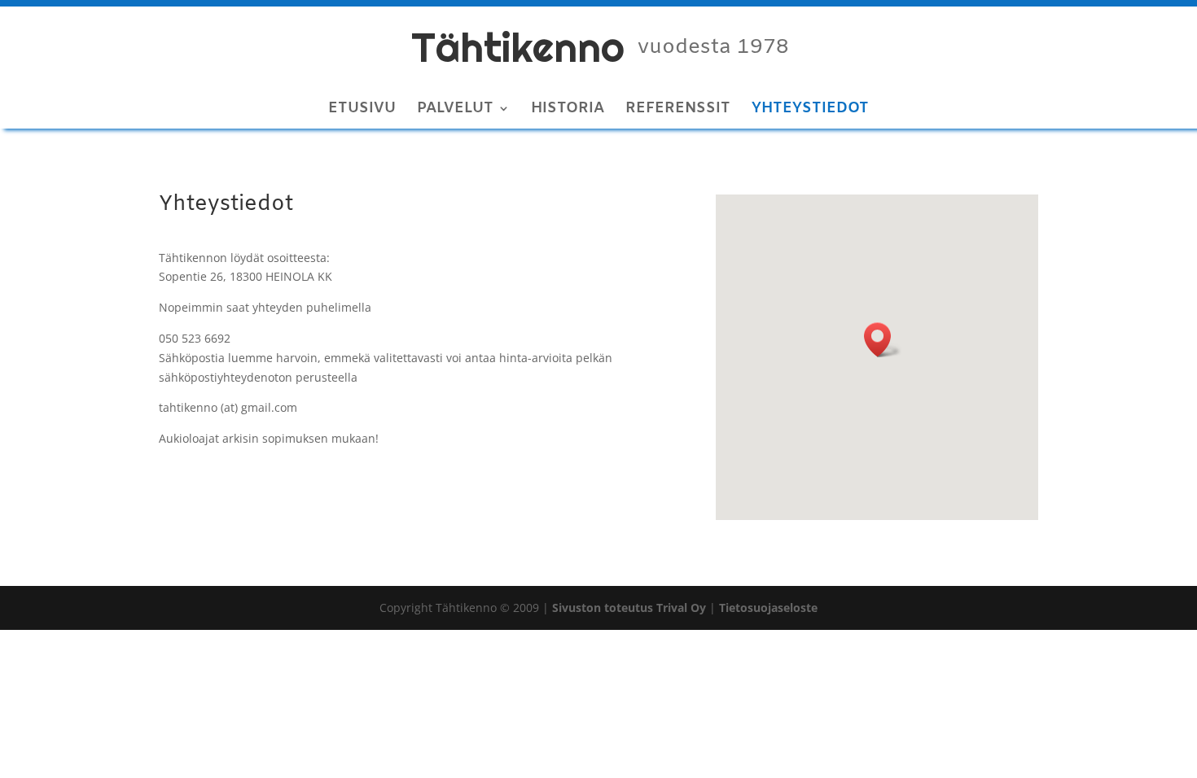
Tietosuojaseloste (768, 607)
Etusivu (362, 110)
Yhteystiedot (810, 110)
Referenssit (677, 110)
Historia (567, 110)
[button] (882, 339)
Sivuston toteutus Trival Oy (629, 607)
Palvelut (455, 110)
